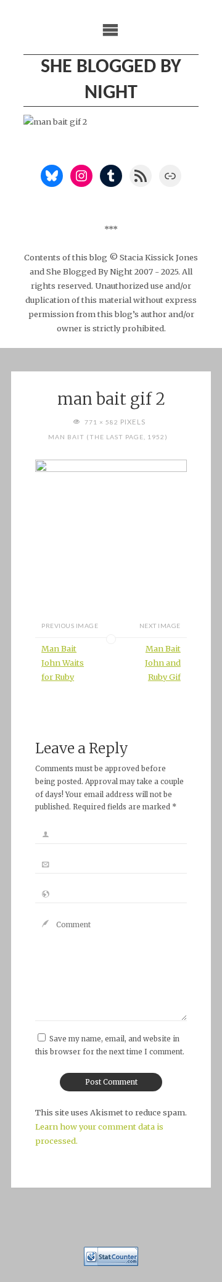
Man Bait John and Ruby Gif (163, 662)
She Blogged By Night (111, 80)
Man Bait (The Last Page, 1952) (108, 436)
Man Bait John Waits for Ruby (62, 662)
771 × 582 (102, 422)
